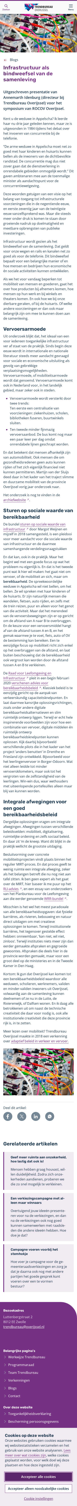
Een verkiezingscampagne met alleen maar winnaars (38, 1200)
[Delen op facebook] (7, 1116)
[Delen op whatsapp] (49, 1116)
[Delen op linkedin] (35, 1116)
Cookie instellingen (38, 1498)
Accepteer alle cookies (38, 1476)
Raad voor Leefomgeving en (27, 675)
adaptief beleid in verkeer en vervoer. (40, 1041)
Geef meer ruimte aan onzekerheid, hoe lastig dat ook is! (39, 1159)
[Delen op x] (21, 1116)
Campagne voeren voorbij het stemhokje (34, 1252)
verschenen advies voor (25, 685)
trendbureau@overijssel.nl (23, 1327)
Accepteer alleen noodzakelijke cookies (38, 1488)
